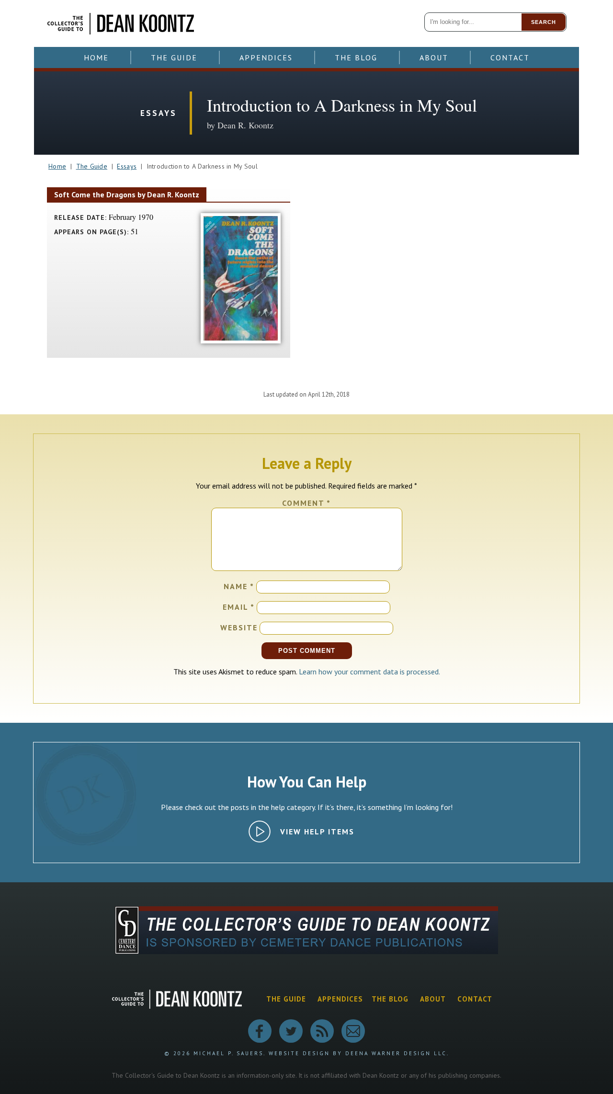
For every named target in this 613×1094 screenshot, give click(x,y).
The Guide (174, 57)
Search (543, 22)
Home (96, 57)
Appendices (266, 57)
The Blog (356, 57)
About (434, 57)
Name (239, 586)
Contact (510, 57)
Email (239, 607)
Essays (126, 166)
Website (239, 627)
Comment (306, 503)
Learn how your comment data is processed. (369, 671)
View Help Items (317, 831)
